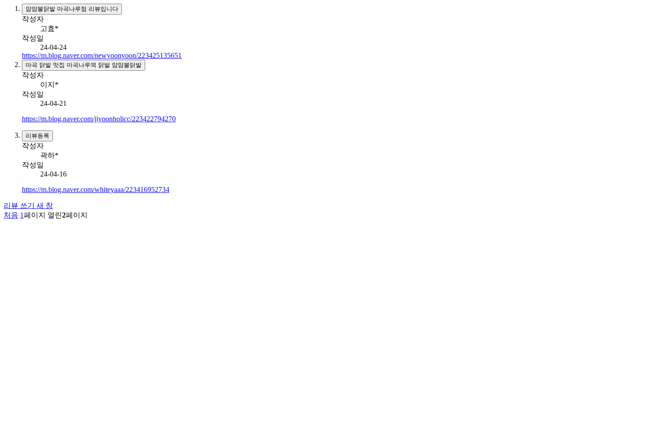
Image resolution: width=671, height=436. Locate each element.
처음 (11, 215)
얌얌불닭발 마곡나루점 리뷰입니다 (72, 8)
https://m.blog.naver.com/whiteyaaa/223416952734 (95, 189)
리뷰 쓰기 (28, 205)
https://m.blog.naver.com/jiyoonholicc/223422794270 (99, 119)
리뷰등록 (37, 135)
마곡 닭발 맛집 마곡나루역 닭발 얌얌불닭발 (84, 65)
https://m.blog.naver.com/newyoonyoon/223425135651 (102, 55)
